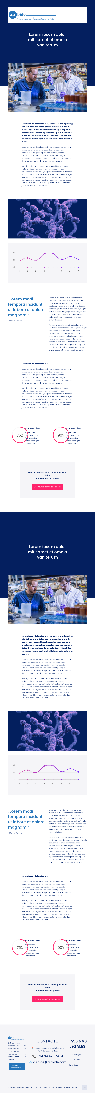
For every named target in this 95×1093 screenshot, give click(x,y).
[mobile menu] (83, 15)
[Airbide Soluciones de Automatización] (33, 15)
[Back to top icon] (84, 1087)
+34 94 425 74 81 (50, 1056)
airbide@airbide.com (50, 1062)
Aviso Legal (76, 1054)
